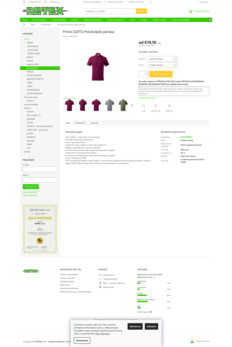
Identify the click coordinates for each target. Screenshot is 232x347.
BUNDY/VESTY (33, 64)
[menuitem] (25, 20)
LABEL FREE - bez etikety (37, 130)
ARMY (29, 144)
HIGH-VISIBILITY (34, 115)
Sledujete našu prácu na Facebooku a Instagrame (116, 320)
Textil (26, 39)
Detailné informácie (147, 98)
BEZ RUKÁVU (32, 46)
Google (140, 293)
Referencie (64, 285)
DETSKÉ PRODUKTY (35, 93)
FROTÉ (30, 86)
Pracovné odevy (31, 97)
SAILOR (30, 133)
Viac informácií (102, 333)
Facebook (141, 287)
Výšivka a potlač (136, 2)
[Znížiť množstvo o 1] (148, 75)
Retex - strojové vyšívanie (114, 283)
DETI (29, 148)
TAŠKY (29, 82)
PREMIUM (31, 137)
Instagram (141, 281)
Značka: (70, 36)
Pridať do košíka (163, 74)
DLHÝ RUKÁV (32, 50)
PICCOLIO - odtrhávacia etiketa (40, 126)
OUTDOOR (31, 119)
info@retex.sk (108, 275)
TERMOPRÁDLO (33, 90)
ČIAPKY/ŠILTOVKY (34, 75)
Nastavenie (82, 340)
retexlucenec (108, 287)
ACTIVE (30, 122)
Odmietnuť (135, 326)
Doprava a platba (115, 2)
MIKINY (30, 57)
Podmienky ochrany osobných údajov (76, 291)
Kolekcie (27, 108)
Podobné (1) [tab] (80, 123)
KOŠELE (30, 71)
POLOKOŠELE (32, 68)
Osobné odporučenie (146, 299)
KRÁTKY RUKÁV (33, 53)
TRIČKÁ (30, 42)
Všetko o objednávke (92, 2)
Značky (27, 151)
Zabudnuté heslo (30, 195)
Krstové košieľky (31, 104)
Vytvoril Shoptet (202, 341)
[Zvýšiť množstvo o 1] (148, 72)
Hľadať (141, 11)
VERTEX (30, 101)
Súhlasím (151, 326)
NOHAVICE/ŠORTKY (35, 79)
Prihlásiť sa (31, 186)
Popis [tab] (67, 123)
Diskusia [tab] (94, 123)
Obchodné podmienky (69, 288)
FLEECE (30, 61)
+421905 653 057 (110, 279)
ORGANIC (31, 141)
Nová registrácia (30, 192)
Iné (138, 306)
